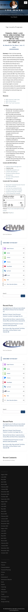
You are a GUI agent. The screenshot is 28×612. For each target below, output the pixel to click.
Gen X (2, 574)
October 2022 (4, 553)
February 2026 (4, 487)
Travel (2, 594)
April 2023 (3, 538)
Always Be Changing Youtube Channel (15, 184)
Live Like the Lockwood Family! (14, 188)
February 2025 (4, 516)
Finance (3, 565)
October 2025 (4, 496)
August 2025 (4, 501)
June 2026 (3, 477)
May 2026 (3, 479)
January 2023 (4, 545)
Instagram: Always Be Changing (14, 190)
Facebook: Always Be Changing (13, 191)
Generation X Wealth (6, 579)
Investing (3, 587)
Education (3, 562)
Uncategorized (5, 596)
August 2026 (4, 474)
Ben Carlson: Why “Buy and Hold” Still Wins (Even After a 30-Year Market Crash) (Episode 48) (14, 330)
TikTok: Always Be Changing (13, 193)
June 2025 (3, 506)
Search (4, 293)
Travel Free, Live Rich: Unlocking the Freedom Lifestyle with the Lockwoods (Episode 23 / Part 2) (14, 37)
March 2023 (4, 540)
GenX (2, 582)
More (12, 212)
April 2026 (3, 482)
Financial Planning (6, 569)
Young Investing (5, 601)
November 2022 (5, 550)
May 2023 (3, 535)
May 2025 (3, 509)
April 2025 (3, 511)
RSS (9, 212)
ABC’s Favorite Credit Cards (13, 99)
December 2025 (5, 491)
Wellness (3, 599)
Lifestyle (3, 589)
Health (3, 584)
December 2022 (5, 548)
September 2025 (5, 499)
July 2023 (3, 531)
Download (20, 208)
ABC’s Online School (11, 101)
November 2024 (5, 523)
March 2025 (4, 513)
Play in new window (12, 208)
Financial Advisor (5, 567)
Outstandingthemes (14, 610)
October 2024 (4, 526)
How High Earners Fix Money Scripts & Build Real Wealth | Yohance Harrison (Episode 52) (14, 309)
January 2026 (4, 489)
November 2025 (5, 494)
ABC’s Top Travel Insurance (13, 103)
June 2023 (3, 533)
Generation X (4, 577)
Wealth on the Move (12, 45)
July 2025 (3, 504)
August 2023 (4, 528)
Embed (4, 210)
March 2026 (4, 484)
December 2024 (5, 521)
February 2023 (4, 543)
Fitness (3, 572)
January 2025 (4, 518)
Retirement (4, 592)
